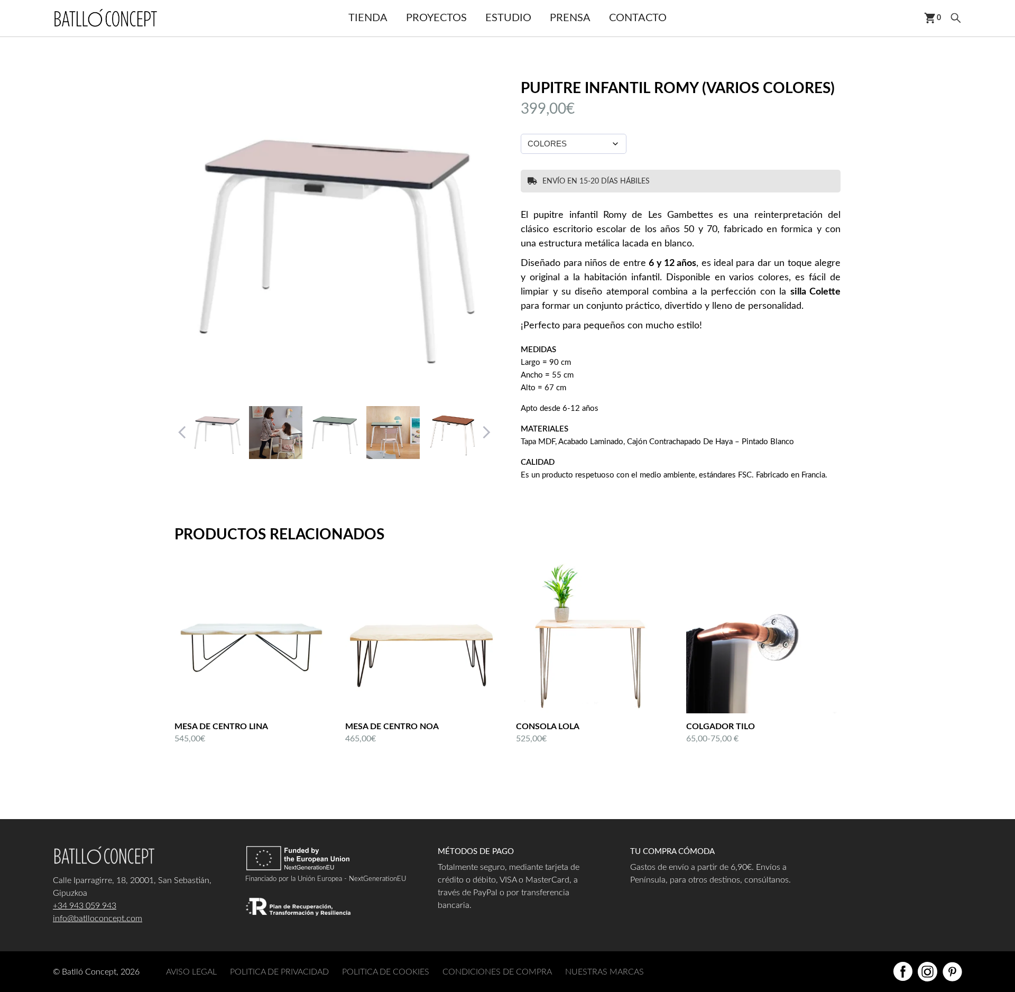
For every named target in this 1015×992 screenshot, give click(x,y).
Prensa (570, 18)
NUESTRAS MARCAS (604, 972)
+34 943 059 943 (84, 906)
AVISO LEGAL (191, 972)
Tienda (367, 18)
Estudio (508, 18)
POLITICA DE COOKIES (385, 972)
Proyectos (436, 18)
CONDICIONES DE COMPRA (497, 972)
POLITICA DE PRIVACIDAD (279, 972)
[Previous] (182, 432)
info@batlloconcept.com (97, 918)
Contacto (638, 18)
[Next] (486, 432)
